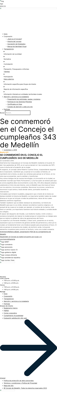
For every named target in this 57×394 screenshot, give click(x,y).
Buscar (2, 113)
